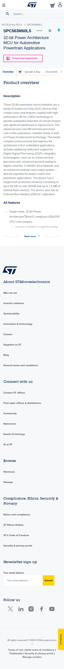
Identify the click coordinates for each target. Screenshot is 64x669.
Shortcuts (9, 471)
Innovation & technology (17, 324)
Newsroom (9, 423)
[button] (4, 5)
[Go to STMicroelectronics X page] (11, 609)
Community (10, 413)
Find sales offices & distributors (22, 403)
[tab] (8, 72)
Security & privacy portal (17, 545)
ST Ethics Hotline (13, 525)
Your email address (13, 573)
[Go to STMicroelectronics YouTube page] (51, 609)
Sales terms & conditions (40, 649)
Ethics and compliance (16, 514)
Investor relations (13, 303)
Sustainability (11, 313)
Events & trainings (14, 434)
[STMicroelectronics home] (32, 4)
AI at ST (7, 444)
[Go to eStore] (53, 5)
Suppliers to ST (12, 344)
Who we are (10, 292)
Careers (7, 334)
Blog (6, 355)
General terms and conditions (20, 365)
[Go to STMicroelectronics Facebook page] (41, 609)
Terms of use (16, 649)
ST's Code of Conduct (16, 535)
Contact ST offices (14, 392)
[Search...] (7, 13)
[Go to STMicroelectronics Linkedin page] (20, 609)
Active (39, 31)
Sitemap (8, 482)
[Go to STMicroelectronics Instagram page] (31, 609)
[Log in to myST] (60, 5)
